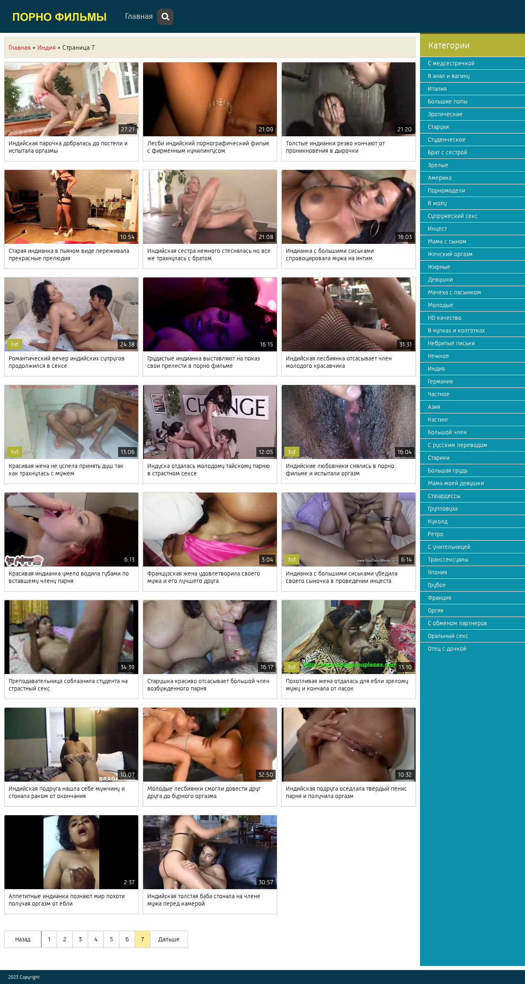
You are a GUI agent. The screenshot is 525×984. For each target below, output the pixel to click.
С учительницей (449, 546)
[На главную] (61, 16)
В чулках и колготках (456, 330)
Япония (437, 572)
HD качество (444, 317)
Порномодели (446, 190)
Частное (439, 394)
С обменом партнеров (457, 623)
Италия (437, 88)
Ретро (435, 534)
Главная (139, 16)
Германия (440, 381)
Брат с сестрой (447, 152)
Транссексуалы (448, 559)
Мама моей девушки (456, 483)
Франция (439, 597)
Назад (22, 939)
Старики (439, 457)
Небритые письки (451, 343)
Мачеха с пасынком (454, 292)
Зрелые (438, 165)
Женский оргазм (450, 254)
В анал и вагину (449, 76)
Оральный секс (448, 636)
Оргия (435, 610)
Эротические (445, 114)
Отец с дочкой (447, 648)
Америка (440, 177)
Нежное (438, 356)
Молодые (440, 305)
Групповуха (443, 508)
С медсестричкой (451, 63)
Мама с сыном (447, 241)
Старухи (438, 127)
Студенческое (447, 139)
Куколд (437, 521)
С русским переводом (457, 445)
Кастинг (438, 419)
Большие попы (448, 101)
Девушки (440, 279)
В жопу (437, 203)
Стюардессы (444, 496)
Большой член (447, 432)
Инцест (437, 228)
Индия (436, 368)
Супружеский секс (453, 216)
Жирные (439, 267)
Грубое (437, 585)
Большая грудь (448, 470)
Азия (434, 407)
